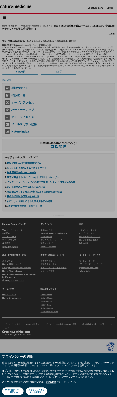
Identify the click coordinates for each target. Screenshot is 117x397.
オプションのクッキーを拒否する (37, 391)
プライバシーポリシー (63, 376)
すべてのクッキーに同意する (13, 391)
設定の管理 (51, 382)
